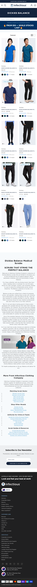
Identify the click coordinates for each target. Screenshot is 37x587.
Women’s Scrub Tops (18, 393)
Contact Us (4, 522)
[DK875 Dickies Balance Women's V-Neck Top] (9, 50)
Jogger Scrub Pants (18, 399)
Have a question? (5, 510)
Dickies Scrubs (18, 407)
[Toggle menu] (2, 5)
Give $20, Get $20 (6, 531)
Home (2, 19)
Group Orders (5, 539)
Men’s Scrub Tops (18, 396)
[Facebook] (6, 563)
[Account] (31, 5)
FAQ (2, 529)
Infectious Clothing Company (13, 584)
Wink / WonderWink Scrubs (18, 410)
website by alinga (26, 584)
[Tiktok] (22, 563)
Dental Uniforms (18, 423)
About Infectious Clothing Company (18, 433)
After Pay (3, 524)
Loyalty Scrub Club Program (8, 549)
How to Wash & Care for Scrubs (18, 432)
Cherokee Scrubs (18, 408)
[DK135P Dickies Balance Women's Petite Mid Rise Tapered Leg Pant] (27, 216)
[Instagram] (14, 563)
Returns (3, 502)
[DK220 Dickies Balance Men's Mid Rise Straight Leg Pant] (27, 133)
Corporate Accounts (6, 537)
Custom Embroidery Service (18, 418)
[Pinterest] (18, 563)
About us (3, 520)
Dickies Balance (10, 19)
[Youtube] (10, 563)
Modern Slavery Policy (7, 506)
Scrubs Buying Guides (18, 430)
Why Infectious (5, 545)
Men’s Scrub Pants (18, 398)
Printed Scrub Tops (18, 420)
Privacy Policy (5, 504)
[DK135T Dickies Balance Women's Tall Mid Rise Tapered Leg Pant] (9, 216)
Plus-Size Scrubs (18, 401)
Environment (4, 553)
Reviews (3, 516)
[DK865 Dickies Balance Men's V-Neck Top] (27, 50)
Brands (3, 559)
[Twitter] (2, 563)
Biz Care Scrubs (18, 411)
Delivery (3, 498)
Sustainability (5, 555)
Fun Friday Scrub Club (7, 551)
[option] (18, 25)
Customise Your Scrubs (7, 543)
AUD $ (8, 490)
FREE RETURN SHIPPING (20, 1)
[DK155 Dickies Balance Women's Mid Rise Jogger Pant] (9, 133)
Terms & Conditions (6, 508)
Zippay (3, 527)
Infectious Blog (5, 547)
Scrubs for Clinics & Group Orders (18, 417)
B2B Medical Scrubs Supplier (9, 541)
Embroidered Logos (6, 557)
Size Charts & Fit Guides (7, 518)
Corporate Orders (6, 500)
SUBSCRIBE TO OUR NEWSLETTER (18, 463)
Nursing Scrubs (18, 425)
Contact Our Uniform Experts (18, 435)
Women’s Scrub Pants (18, 395)
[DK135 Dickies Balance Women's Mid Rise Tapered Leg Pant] (27, 91)
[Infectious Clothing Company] (18, 5)
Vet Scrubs (18, 422)
